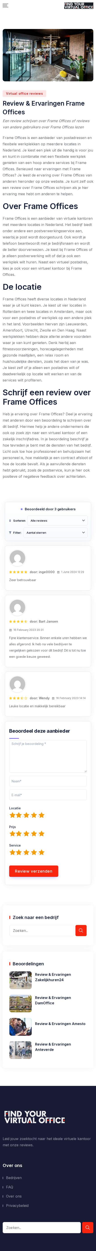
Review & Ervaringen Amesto (60, 1023)
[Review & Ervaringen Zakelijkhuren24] (20, 980)
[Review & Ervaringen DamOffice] (20, 1003)
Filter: (17, 532)
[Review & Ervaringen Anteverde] (20, 1050)
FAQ (9, 1187)
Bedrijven (14, 1177)
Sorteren (19, 520)
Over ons (14, 1196)
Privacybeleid (17, 1205)
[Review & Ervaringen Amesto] (20, 1026)
